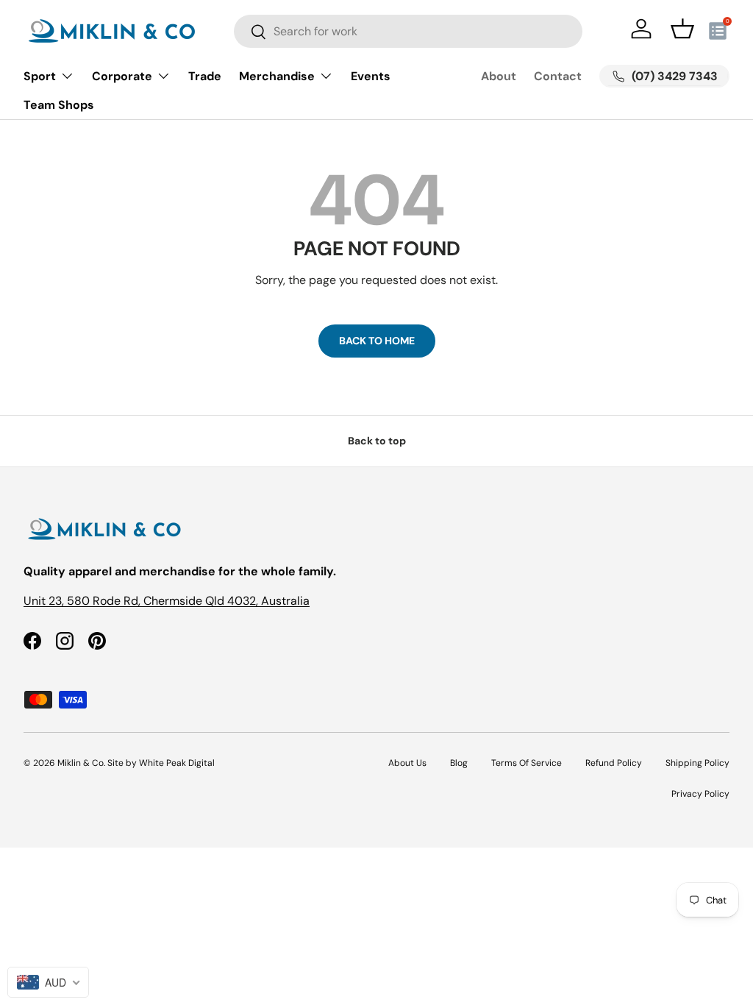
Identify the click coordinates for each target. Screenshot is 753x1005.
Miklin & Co (80, 763)
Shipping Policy (697, 763)
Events (370, 76)
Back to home (377, 340)
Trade (204, 76)
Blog (459, 763)
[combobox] (408, 31)
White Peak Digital (177, 763)
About (498, 76)
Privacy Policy (700, 794)
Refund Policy (613, 763)
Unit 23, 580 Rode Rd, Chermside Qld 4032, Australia (167, 600)
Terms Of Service (526, 763)
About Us (407, 763)
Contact (558, 76)
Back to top (377, 440)
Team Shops (59, 105)
